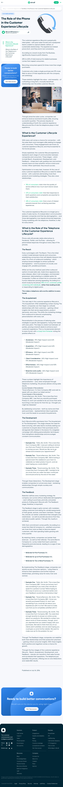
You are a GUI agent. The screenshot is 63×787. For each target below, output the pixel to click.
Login (56, 2)
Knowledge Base (21, 758)
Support (19, 736)
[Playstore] (11, 748)
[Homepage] (31, 3)
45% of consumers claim (34, 201)
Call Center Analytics (54, 740)
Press (33, 763)
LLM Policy (42, 783)
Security (30, 783)
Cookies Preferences (52, 783)
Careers (34, 761)
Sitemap (36, 783)
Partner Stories (21, 763)
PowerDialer (51, 733)
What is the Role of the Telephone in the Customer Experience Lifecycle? (12, 53)
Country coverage (37, 743)
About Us (35, 758)
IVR (49, 736)
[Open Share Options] (28, 32)
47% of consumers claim (34, 193)
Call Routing (51, 738)
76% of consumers (32, 184)
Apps (33, 738)
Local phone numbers (38, 745)
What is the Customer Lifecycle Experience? (12, 43)
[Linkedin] (11, 743)
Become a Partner (22, 766)
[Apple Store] (9, 748)
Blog (4, 8)
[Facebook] (6, 743)
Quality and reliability (38, 736)
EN (2, 2)
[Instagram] (6, 745)
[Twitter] (9, 743)
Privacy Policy (22, 783)
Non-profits (20, 745)
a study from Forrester (44, 331)
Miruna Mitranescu (12, 32)
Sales (18, 738)
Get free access (11, 81)
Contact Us (35, 756)
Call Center (20, 733)
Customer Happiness (13, 8)
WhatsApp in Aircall (53, 748)
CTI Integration (52, 743)
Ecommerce (20, 743)
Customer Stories (22, 761)
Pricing (34, 740)
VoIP (18, 771)
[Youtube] (9, 745)
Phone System (21, 740)
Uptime (34, 766)
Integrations (35, 733)
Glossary (19, 773)
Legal (15, 783)
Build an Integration (22, 768)
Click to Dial (51, 745)
